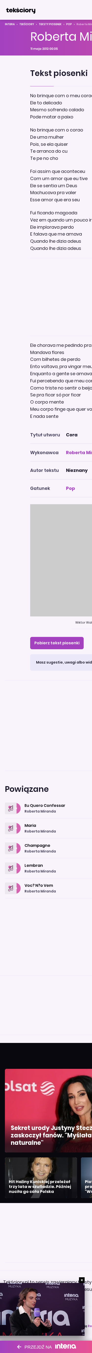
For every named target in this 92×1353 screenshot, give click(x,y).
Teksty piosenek (50, 24)
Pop (69, 24)
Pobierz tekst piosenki (56, 643)
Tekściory (26, 24)
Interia (10, 24)
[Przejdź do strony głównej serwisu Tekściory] (20, 10)
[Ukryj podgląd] (82, 1280)
